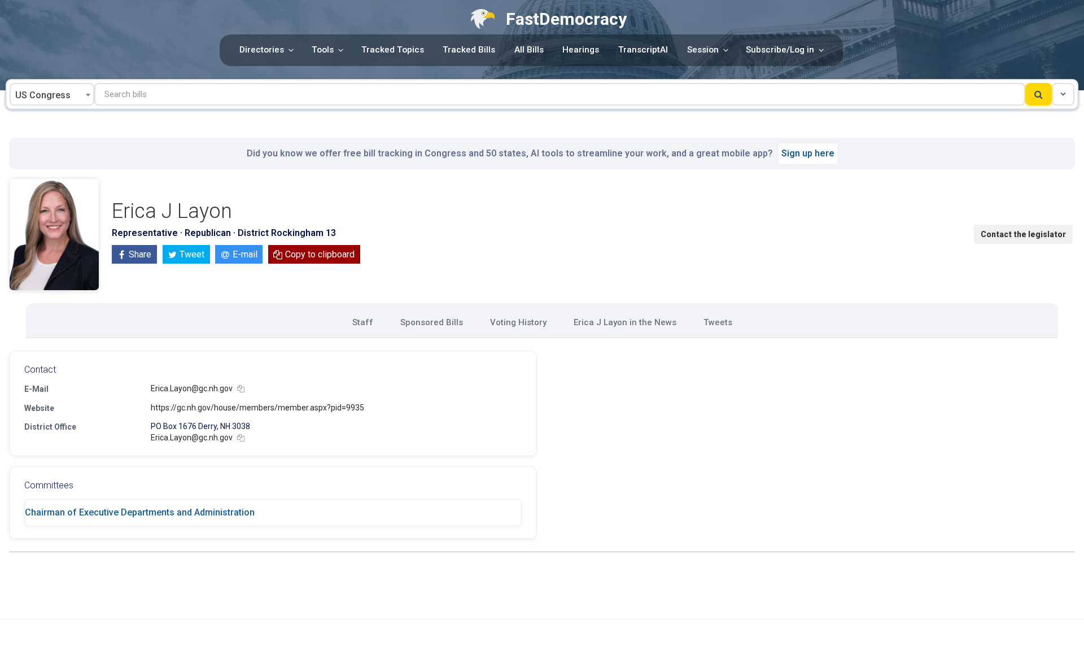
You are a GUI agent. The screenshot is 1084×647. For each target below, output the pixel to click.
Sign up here (807, 153)
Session (703, 50)
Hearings (580, 50)
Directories (261, 50)
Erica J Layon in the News (625, 322)
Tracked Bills (469, 50)
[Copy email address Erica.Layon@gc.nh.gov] (241, 388)
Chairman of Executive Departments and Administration (140, 512)
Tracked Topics (392, 50)
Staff (362, 322)
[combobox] (52, 94)
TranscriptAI (643, 50)
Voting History (518, 322)
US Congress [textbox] (43, 95)
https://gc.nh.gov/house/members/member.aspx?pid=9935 (257, 407)
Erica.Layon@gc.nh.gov (192, 388)
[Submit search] (1038, 94)
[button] (1063, 94)
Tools (323, 50)
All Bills (529, 50)
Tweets (717, 322)
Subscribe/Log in (780, 50)
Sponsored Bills (431, 322)
